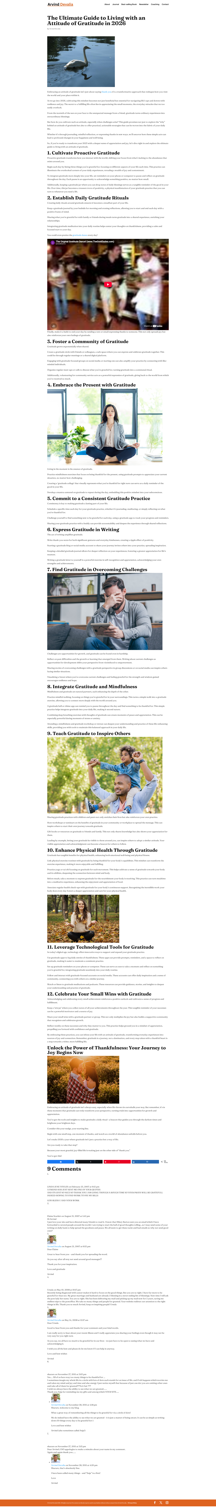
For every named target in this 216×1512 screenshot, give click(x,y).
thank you (106, 91)
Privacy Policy (132, 1503)
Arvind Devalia (54, 29)
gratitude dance (80, 235)
